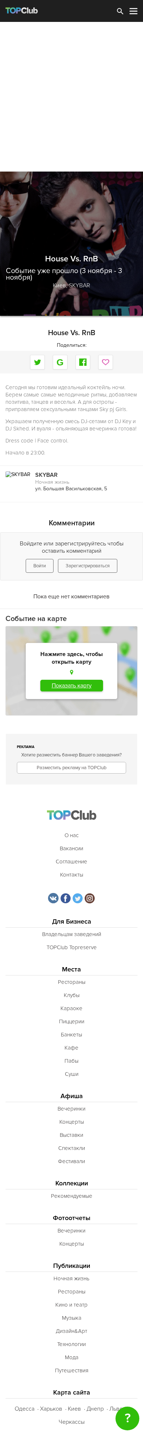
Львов (117, 1408)
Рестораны (71, 982)
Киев (74, 1408)
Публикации (71, 1266)
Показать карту (72, 685)
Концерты (71, 1122)
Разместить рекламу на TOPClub (71, 768)
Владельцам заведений (71, 934)
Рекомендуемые (71, 1196)
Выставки (71, 1135)
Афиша (71, 1096)
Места (71, 969)
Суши (71, 1074)
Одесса (24, 1408)
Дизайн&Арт (71, 1331)
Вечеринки (71, 1109)
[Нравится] (105, 362)
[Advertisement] (71, 97)
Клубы (72, 995)
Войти (39, 566)
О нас (71, 835)
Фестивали (71, 1161)
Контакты (71, 875)
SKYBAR (79, 285)
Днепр (95, 1408)
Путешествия (71, 1370)
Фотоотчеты (72, 1218)
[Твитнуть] (37, 362)
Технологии (71, 1344)
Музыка (71, 1318)
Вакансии (71, 848)
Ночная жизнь (52, 482)
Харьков (51, 1408)
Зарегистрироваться (88, 566)
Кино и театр (71, 1305)
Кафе (71, 1048)
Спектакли (71, 1148)
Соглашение (71, 861)
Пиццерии (71, 1021)
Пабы (71, 1061)
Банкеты (71, 1035)
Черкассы (72, 1422)
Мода (71, 1357)
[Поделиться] (60, 362)
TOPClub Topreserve (72, 947)
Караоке (71, 1008)
